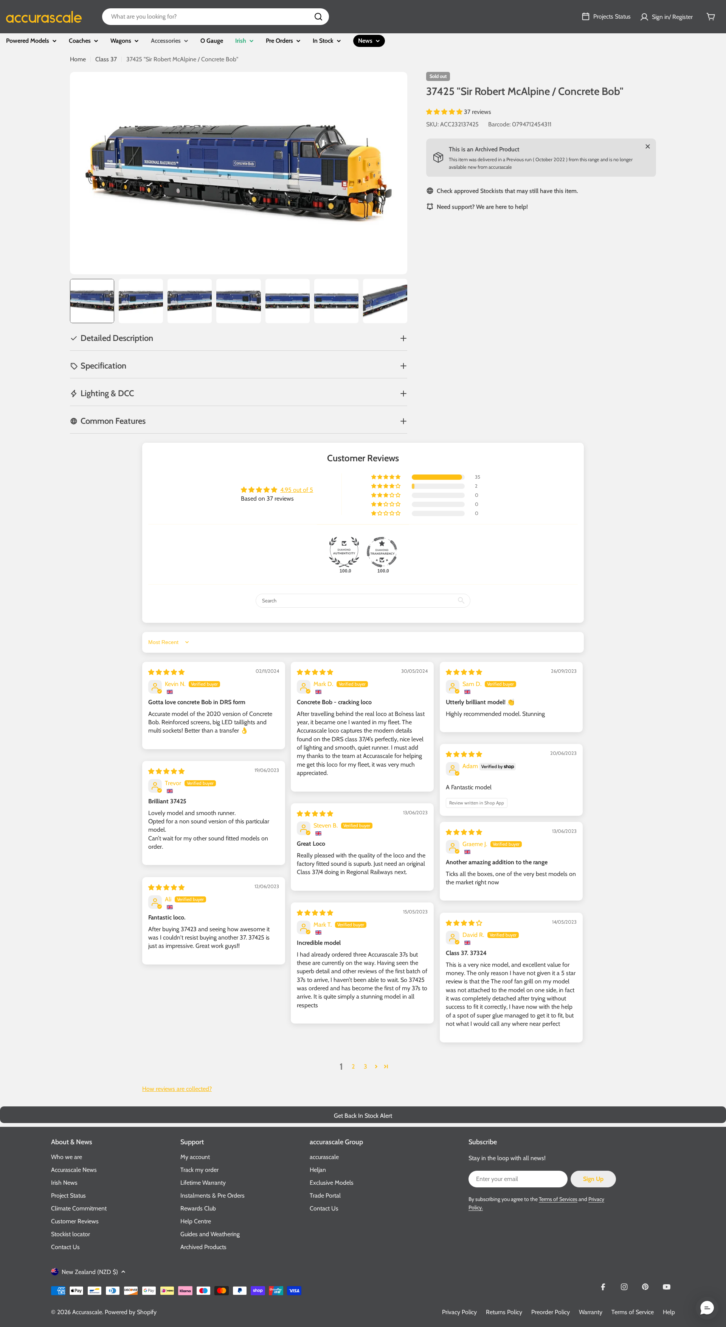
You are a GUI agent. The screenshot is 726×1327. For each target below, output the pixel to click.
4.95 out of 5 (296, 489)
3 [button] (365, 1066)
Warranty (590, 1312)
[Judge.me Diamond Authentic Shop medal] (344, 552)
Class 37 (106, 59)
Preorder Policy (550, 1312)
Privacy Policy (459, 1312)
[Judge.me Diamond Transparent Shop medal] (382, 552)
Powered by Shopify (131, 1312)
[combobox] (215, 16)
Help (669, 1312)
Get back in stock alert (363, 1115)
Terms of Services (558, 1199)
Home (78, 59)
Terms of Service (632, 1312)
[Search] (318, 16)
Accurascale (87, 1312)
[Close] (647, 146)
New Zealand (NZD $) (90, 1272)
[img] (166, 672)
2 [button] (353, 1066)
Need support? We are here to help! (482, 206)
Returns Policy (504, 1312)
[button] (445, 111)
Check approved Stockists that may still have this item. (507, 190)
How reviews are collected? (177, 1088)
